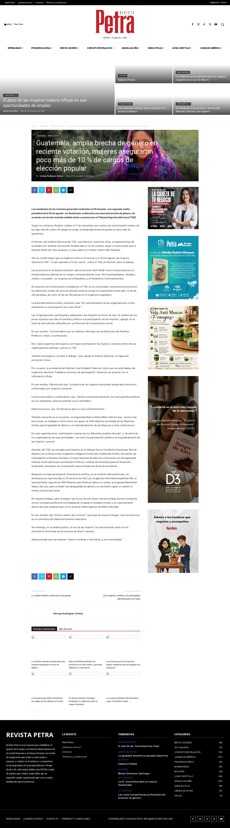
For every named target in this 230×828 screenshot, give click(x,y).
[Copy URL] (70, 190)
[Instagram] (198, 24)
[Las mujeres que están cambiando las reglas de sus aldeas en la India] (48, 684)
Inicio (33, 126)
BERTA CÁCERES (183, 72)
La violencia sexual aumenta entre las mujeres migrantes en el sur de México (48, 664)
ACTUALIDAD (125, 777)
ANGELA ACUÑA (125, 104)
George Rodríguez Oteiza (51, 176)
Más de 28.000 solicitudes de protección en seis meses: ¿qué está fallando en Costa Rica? (85, 664)
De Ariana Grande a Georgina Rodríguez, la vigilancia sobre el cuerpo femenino (83, 701)
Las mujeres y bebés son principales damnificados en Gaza (121, 597)
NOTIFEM (122, 75)
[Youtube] (216, 24)
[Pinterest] (49, 190)
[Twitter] (210, 24)
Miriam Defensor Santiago (134, 773)
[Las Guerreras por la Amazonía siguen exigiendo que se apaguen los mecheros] (123, 647)
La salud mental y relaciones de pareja (51, 595)
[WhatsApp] (56, 190)
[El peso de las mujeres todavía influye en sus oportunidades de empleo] (57, 83)
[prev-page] (33, 711)
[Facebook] (192, 24)
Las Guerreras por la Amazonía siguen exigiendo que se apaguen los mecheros (123, 664)
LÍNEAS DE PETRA (127, 742)
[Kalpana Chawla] (143, 67)
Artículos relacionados (44, 629)
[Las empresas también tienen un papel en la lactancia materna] (143, 99)
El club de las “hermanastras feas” (139, 746)
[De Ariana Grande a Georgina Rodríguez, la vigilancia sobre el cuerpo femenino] (86, 684)
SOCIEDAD (43, 126)
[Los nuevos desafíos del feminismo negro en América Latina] (123, 684)
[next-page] (38, 711)
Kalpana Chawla (127, 764)
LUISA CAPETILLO (10, 95)
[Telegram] (63, 190)
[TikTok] (204, 24)
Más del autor (65, 629)
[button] (222, 24)
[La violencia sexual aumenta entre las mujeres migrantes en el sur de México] (48, 647)
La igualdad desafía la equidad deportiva (143, 756)
